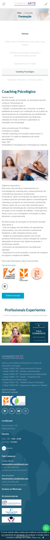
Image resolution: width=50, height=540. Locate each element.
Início (19, 13)
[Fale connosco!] (46, 528)
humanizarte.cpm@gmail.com (15, 464)
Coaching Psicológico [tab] (25, 72)
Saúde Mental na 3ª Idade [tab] (25, 64)
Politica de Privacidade (10, 392)
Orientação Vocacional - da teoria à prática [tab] (25, 80)
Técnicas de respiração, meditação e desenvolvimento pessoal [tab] (25, 54)
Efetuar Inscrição (13, 296)
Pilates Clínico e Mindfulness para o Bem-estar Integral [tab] (25, 43)
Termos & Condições (9, 390)
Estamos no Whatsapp (11, 489)
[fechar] (43, 537)
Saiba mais (36, 537)
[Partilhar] (5, 286)
